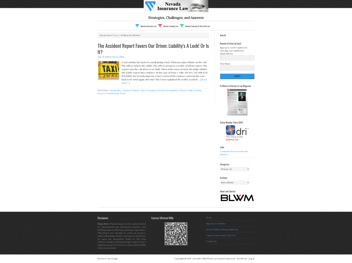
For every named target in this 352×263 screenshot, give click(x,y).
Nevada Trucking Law (170, 26)
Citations (126, 90)
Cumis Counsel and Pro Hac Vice (221, 235)
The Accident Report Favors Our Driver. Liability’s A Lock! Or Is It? (153, 48)
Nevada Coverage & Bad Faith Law (197, 26)
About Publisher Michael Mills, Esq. (222, 229)
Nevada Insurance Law (180, 8)
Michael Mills (118, 57)
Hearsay (161, 90)
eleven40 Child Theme (203, 258)
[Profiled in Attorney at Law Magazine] (237, 102)
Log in (251, 258)
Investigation (172, 90)
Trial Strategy (112, 93)
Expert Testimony (149, 90)
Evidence (135, 90)
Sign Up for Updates (216, 223)
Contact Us (211, 241)
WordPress (242, 258)
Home (209, 217)
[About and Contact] (237, 198)
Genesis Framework (226, 258)
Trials (122, 93)
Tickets (182, 90)
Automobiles (115, 90)
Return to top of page (108, 258)
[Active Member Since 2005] (237, 132)
